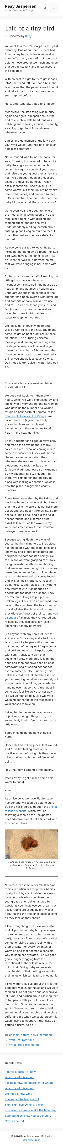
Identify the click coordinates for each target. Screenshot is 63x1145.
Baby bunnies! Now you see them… (28, 1115)
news (34, 1034)
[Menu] (53, 8)
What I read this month (24, 1044)
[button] (44, 8)
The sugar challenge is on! (22, 1099)
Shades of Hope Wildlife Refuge (25, 416)
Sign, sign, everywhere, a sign (24, 1104)
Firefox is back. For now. (20, 1071)
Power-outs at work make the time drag (31, 1110)
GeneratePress (31, 1139)
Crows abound (14, 1121)
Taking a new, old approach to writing (29, 1082)
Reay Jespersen (21, 6)
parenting (45, 1034)
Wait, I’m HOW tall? (21, 1039)
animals (14, 1034)
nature (25, 1034)
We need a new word (18, 1093)
